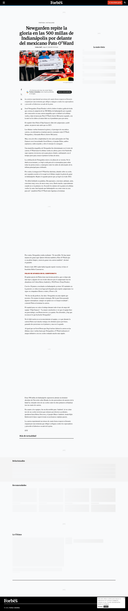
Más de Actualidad (27, 436)
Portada (42, 22)
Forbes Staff (38, 47)
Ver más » (100, 606)
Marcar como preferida (64, 92)
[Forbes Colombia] (57, 2)
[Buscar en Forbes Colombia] (125, 3)
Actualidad (50, 22)
